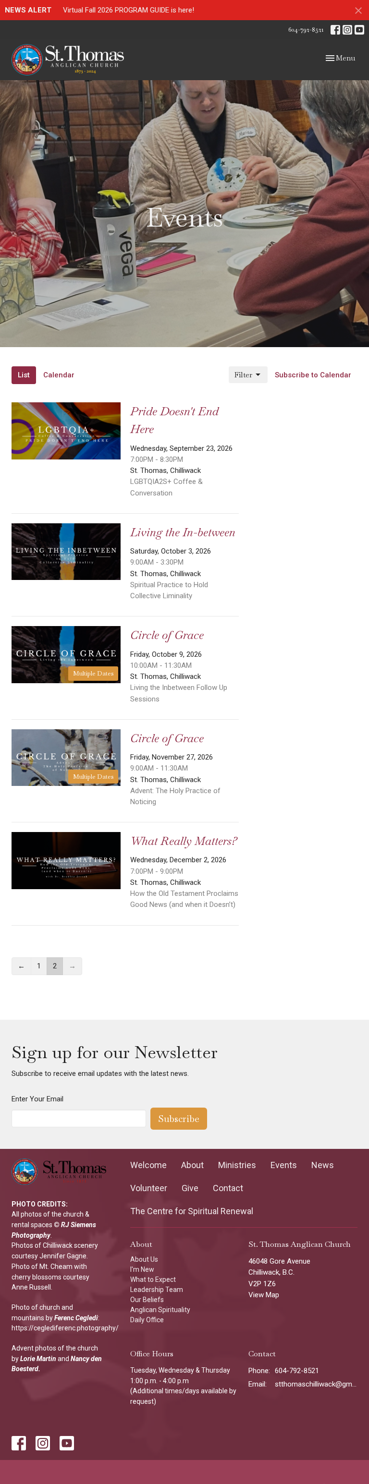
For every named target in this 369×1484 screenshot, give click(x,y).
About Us (144, 1259)
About (192, 1165)
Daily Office (147, 1320)
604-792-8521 (305, 29)
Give (190, 1188)
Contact (228, 1188)
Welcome (148, 1165)
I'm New (142, 1269)
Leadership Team (156, 1289)
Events (284, 1165)
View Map (263, 1295)
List (24, 375)
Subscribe (178, 1118)
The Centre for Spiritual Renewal (191, 1211)
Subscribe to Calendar (313, 375)
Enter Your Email (37, 1099)
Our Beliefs (147, 1299)
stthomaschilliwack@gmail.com (316, 1384)
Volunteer (148, 1188)
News (322, 1165)
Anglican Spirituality (160, 1310)
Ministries (237, 1165)
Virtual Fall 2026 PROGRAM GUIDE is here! (128, 10)
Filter (243, 374)
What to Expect (153, 1279)
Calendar (58, 375)
